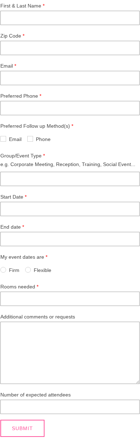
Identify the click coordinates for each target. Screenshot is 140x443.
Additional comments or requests (37, 317)
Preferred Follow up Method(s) (35, 126)
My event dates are (22, 257)
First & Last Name (20, 6)
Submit (22, 428)
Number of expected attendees (35, 395)
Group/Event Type (21, 156)
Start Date (11, 197)
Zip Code (10, 36)
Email (6, 66)
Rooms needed (17, 286)
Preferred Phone (19, 96)
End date (10, 227)
